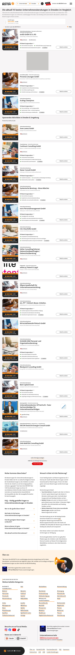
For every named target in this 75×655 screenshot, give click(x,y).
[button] (63, 47)
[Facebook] (9, 629)
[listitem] (10, 588)
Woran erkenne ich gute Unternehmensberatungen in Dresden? (20, 527)
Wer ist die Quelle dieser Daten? (19, 509)
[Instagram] (6, 629)
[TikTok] (18, 629)
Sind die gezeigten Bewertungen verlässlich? (19, 521)
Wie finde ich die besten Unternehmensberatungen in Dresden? (20, 514)
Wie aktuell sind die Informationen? (19, 533)
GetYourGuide (11, 120)
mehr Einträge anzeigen (37, 458)
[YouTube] (14, 629)
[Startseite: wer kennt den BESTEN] (8, 3)
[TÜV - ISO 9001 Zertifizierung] (4, 569)
